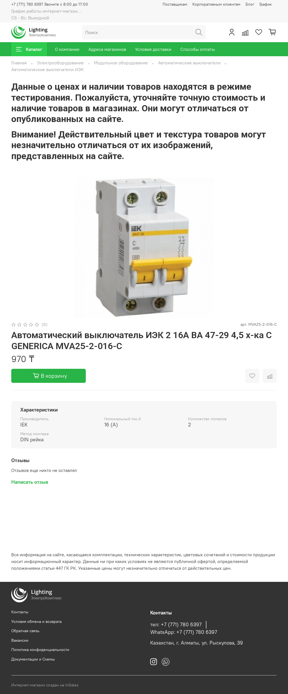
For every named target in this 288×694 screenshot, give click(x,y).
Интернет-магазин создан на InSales (44, 685)
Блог (250, 4)
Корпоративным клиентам (216, 4)
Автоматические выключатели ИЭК (47, 69)
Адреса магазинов (107, 49)
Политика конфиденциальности (40, 649)
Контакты (19, 611)
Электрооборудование (60, 62)
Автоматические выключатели (189, 62)
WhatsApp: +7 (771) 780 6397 (183, 632)
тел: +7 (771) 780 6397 (176, 624)
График (265, 4)
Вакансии (19, 640)
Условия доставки (153, 49)
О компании (67, 49)
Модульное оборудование (121, 62)
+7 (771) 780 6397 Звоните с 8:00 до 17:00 (49, 4)
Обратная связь (25, 630)
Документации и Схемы (33, 659)
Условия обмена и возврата (36, 621)
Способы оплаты (197, 49)
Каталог (34, 49)
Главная (19, 62)
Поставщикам (175, 4)
